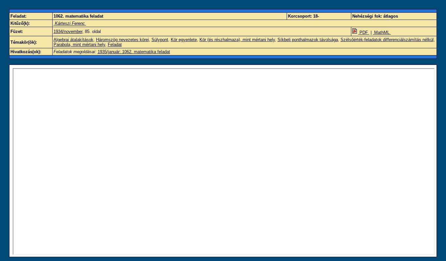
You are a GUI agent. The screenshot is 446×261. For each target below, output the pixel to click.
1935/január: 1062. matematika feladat (134, 51)
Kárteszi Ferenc (70, 23)
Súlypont (159, 39)
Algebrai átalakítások (73, 39)
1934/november (68, 31)
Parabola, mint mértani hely (79, 44)
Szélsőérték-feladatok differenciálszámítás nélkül (387, 39)
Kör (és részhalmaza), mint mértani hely (237, 39)
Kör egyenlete (184, 39)
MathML (382, 32)
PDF (363, 32)
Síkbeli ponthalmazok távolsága (308, 39)
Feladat (115, 44)
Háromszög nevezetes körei (122, 39)
